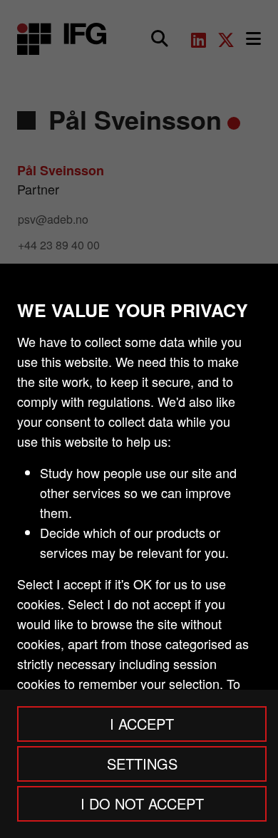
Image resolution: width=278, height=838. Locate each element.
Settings (142, 763)
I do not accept (142, 803)
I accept (142, 723)
